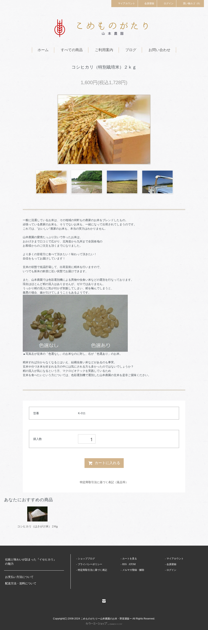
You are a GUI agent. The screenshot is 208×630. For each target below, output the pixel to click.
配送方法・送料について (20, 583)
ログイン (168, 3)
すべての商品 (72, 50)
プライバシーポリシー (90, 564)
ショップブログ (86, 558)
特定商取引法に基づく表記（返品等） (104, 482)
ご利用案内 (104, 50)
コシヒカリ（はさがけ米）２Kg (37, 526)
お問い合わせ (159, 50)
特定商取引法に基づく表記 (92, 570)
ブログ (130, 50)
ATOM (132, 564)
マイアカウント (126, 3)
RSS (124, 564)
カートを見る (129, 558)
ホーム (43, 50)
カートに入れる (107, 463)
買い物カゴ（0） (192, 3)
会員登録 (149, 3)
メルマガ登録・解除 (133, 570)
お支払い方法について (19, 576)
